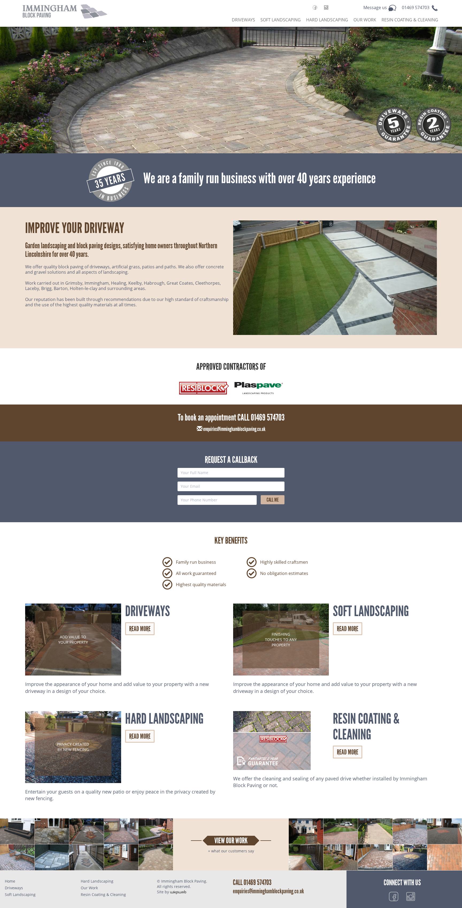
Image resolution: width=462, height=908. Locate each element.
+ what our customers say (231, 850)
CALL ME (273, 500)
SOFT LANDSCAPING (280, 20)
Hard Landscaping (97, 881)
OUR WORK (364, 20)
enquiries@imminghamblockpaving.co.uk (233, 429)
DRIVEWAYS (243, 20)
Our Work (89, 887)
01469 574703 (416, 7)
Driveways (14, 887)
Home (10, 881)
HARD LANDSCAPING (327, 20)
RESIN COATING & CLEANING (410, 20)
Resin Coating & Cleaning (103, 894)
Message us (375, 7)
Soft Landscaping (20, 894)
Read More (140, 628)
